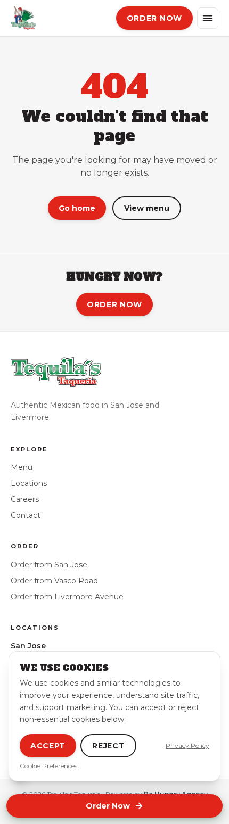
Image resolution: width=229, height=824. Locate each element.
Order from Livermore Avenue (67, 596)
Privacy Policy (187, 745)
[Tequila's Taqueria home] (23, 18)
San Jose (28, 645)
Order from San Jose (49, 565)
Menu (21, 467)
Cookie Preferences (48, 766)
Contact (25, 515)
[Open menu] (207, 18)
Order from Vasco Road (54, 581)
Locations (29, 483)
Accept (48, 746)
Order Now (114, 304)
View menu (146, 208)
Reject (108, 746)
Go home (77, 208)
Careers (25, 499)
